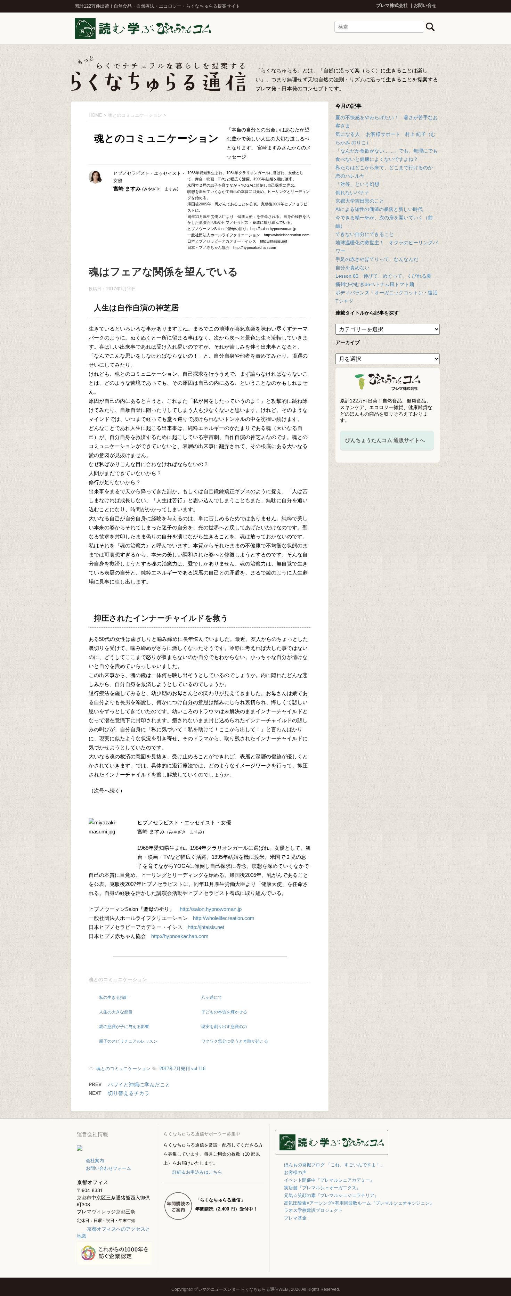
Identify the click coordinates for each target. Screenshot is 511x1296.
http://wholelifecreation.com (223, 918)
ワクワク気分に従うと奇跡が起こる (234, 1041)
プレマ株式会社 (392, 5)
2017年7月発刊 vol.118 (182, 1068)
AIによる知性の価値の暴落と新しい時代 (379, 209)
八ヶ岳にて (211, 997)
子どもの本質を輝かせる (224, 1012)
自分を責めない (352, 267)
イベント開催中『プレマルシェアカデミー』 (329, 1180)
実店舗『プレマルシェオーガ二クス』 (322, 1187)
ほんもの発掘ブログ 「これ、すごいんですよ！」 (334, 1164)
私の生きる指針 (113, 997)
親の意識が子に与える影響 (124, 1026)
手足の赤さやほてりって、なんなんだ (376, 259)
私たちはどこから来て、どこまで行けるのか (384, 167)
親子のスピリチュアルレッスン (128, 1041)
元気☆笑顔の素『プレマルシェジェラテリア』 (331, 1195)
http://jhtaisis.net (206, 927)
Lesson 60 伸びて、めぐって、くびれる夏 (383, 276)
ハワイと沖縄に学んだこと (139, 1084)
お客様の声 (295, 1172)
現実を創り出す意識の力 (224, 1026)
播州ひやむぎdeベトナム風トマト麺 (374, 284)
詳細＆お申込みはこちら (197, 1172)
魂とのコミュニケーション (118, 979)
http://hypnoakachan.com (180, 936)
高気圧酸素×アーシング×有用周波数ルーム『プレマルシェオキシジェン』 (359, 1203)
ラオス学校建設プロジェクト (313, 1210)
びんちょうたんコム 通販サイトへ (385, 440)
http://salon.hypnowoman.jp (211, 909)
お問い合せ (425, 5)
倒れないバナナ (352, 192)
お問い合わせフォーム (108, 1168)
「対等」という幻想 (357, 184)
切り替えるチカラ (128, 1093)
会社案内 (95, 1160)
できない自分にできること (364, 234)
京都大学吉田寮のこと (359, 201)
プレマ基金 (295, 1218)
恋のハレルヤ (350, 176)
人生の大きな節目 (115, 1012)
